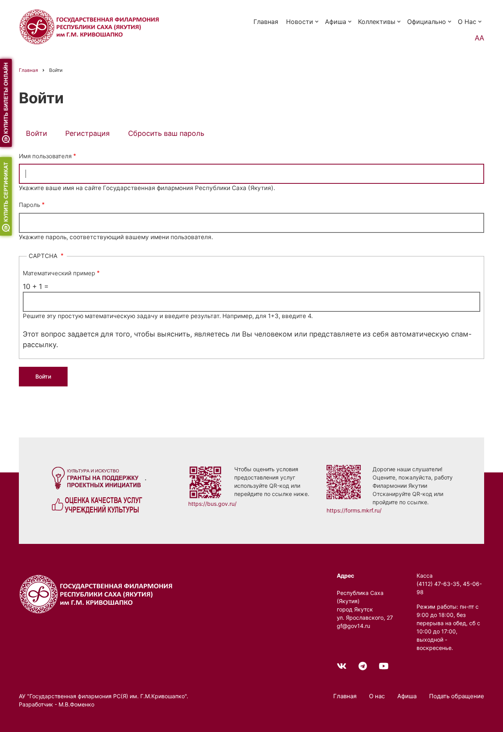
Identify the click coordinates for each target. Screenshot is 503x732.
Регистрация (87, 133)
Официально (430, 25)
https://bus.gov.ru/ (212, 503)
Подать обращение (456, 696)
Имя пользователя (45, 156)
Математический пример (59, 273)
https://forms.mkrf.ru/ (354, 510)
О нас (470, 25)
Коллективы (380, 25)
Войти (40, 134)
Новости (303, 25)
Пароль (29, 205)
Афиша (339, 25)
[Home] (97, 593)
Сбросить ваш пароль (166, 133)
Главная (265, 22)
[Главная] (90, 26)
